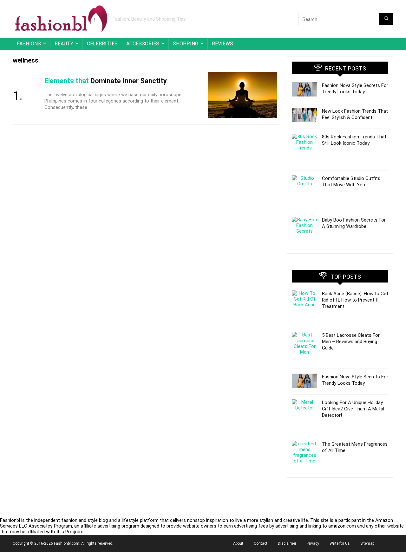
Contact (260, 543)
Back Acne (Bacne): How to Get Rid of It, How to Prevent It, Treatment (355, 300)
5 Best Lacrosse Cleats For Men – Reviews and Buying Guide (351, 341)
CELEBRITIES (102, 44)
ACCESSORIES (142, 44)
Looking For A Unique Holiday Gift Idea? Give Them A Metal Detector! (353, 409)
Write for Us (340, 543)
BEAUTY (64, 44)
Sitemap (367, 543)
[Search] (386, 19)
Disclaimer (287, 543)
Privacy (313, 543)
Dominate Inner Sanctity (105, 81)
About (238, 543)
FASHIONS (29, 44)
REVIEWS (222, 44)
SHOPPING (185, 44)
